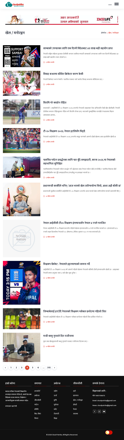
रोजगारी (56, 413)
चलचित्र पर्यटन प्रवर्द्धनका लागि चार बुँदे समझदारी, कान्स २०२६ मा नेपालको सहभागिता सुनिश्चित (79, 162)
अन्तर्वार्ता (37, 391)
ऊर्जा (55, 395)
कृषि (55, 400)
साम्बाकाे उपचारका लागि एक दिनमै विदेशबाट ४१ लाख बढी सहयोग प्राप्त (78, 48)
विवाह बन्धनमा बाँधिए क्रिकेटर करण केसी (63, 74)
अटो (74, 391)
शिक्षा (55, 418)
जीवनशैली (37, 400)
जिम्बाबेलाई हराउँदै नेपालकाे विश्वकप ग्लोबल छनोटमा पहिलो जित (74, 311)
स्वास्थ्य (75, 413)
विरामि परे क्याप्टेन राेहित (54, 102)
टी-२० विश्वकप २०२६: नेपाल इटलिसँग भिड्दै (64, 131)
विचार (36, 418)
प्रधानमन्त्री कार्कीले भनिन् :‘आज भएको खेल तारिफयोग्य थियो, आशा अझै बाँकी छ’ (82, 186)
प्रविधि (36, 409)
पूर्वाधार (56, 404)
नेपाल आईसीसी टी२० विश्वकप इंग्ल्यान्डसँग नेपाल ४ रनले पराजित (74, 223)
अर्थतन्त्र (36, 395)
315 (49, 367)
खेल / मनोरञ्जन (78, 400)
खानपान (75, 395)
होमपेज (103, 33)
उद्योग (55, 391)
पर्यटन (36, 404)
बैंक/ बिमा (37, 413)
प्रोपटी (75, 404)
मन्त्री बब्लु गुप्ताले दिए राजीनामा (58, 336)
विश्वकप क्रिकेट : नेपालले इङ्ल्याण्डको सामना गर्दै (66, 264)
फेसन (75, 409)
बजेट (55, 409)
